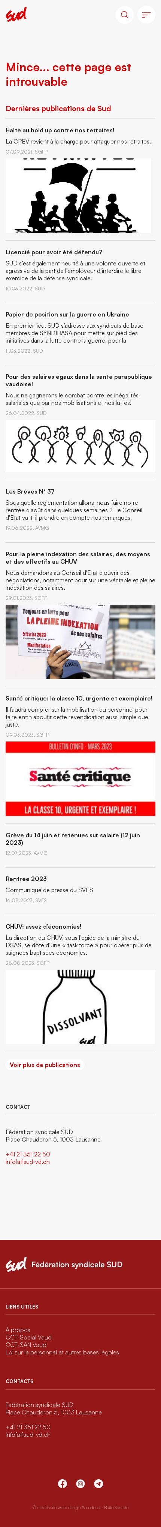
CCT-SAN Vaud (26, 1344)
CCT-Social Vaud (29, 1337)
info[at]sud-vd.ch (28, 1161)
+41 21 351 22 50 (28, 1154)
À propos (18, 1330)
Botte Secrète (116, 1507)
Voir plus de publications (45, 1064)
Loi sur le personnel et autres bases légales (62, 1352)
